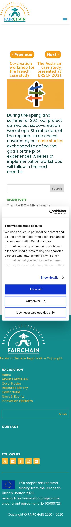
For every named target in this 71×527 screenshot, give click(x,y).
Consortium (11, 392)
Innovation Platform (17, 401)
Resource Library (15, 388)
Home (6, 375)
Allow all (35, 289)
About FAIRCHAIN (15, 379)
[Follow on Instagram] (28, 461)
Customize (33, 301)
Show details (49, 277)
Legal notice (36, 358)
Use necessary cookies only (35, 312)
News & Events (13, 397)
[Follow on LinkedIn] (13, 461)
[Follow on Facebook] (21, 461)
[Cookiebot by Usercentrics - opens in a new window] (50, 211)
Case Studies (11, 384)
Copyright (55, 358)
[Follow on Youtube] (36, 461)
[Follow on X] (5, 461)
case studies (50, 141)
